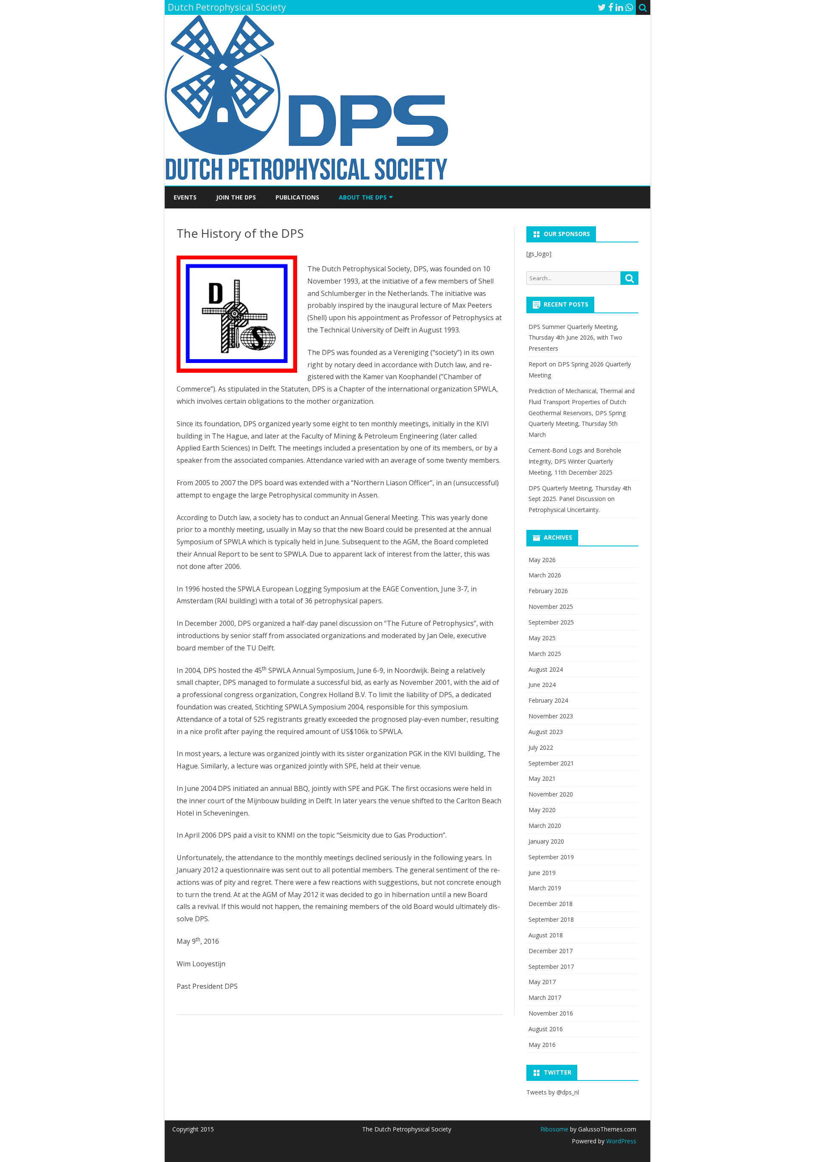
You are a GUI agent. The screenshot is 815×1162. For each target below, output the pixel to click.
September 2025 (551, 622)
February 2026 (548, 591)
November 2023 (550, 716)
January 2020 (546, 841)
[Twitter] (602, 7)
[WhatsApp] (629, 7)
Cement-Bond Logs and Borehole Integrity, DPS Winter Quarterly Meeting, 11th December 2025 (574, 461)
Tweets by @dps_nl (552, 1092)
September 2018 (551, 919)
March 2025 (544, 654)
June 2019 (542, 873)
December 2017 (550, 951)
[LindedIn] (619, 7)
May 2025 (542, 638)
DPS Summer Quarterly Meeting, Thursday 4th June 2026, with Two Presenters (575, 338)
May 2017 (542, 982)
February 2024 (548, 700)
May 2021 (542, 778)
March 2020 (544, 826)
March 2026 (544, 575)
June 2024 (542, 685)
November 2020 (550, 794)
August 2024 (545, 669)
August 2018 (545, 935)
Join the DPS (236, 197)
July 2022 (540, 747)
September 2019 (551, 857)
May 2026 (542, 560)
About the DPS (363, 197)
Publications (297, 197)
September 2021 (551, 763)
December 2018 (550, 904)
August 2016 (545, 1029)
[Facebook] (610, 7)
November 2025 (550, 606)
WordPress (620, 1141)
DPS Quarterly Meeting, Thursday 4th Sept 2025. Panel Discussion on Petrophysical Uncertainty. (579, 499)
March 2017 (544, 997)
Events (185, 197)
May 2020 (542, 810)
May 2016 (542, 1045)
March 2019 (544, 888)
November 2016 (550, 1013)
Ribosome (554, 1129)
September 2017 (551, 966)
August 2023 (545, 732)
